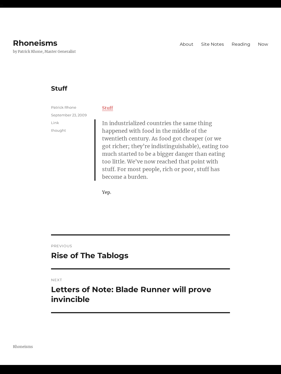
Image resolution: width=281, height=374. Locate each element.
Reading (241, 44)
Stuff (107, 108)
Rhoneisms (35, 43)
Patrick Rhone (63, 107)
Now (263, 44)
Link (55, 122)
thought (58, 130)
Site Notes (212, 44)
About (186, 44)
